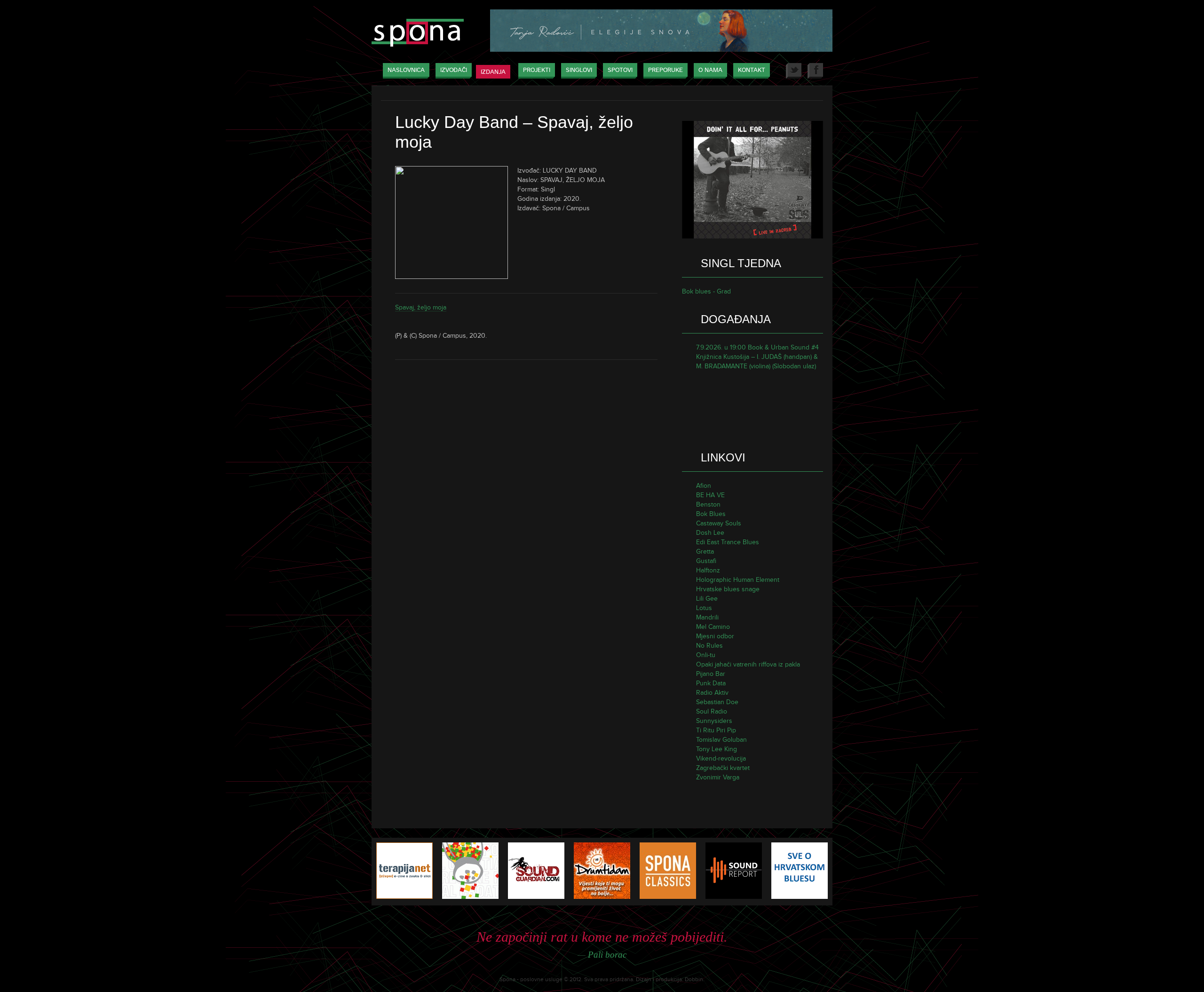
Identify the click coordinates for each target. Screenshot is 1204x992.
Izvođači (453, 70)
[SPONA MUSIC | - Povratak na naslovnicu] (418, 33)
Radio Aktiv (712, 692)
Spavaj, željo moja (420, 307)
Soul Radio (711, 711)
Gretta (705, 551)
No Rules (709, 645)
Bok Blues (711, 513)
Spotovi (620, 70)
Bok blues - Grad (706, 291)
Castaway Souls (718, 523)
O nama (710, 70)
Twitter (793, 71)
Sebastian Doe (717, 702)
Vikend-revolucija (721, 758)
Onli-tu (705, 655)
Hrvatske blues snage (728, 589)
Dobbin (694, 979)
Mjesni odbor (715, 636)
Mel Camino (713, 626)
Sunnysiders (714, 720)
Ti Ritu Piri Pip (716, 730)
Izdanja (493, 72)
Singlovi (579, 70)
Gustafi (706, 560)
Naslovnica (406, 70)
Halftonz (708, 570)
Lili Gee (707, 598)
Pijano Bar (710, 673)
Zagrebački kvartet (723, 767)
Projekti (536, 70)
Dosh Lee (710, 532)
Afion (703, 485)
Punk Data (711, 683)
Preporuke (665, 70)
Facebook (815, 71)
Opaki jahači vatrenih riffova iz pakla (748, 664)
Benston (708, 504)
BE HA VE (710, 495)
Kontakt (751, 70)
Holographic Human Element (737, 579)
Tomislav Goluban (721, 739)
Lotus (704, 607)
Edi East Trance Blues (727, 542)
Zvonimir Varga (717, 777)
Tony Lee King (716, 749)
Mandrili (707, 617)
